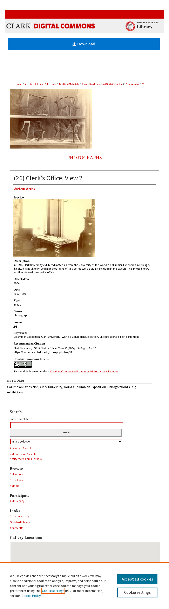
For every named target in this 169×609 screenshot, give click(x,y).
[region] (84, 585)
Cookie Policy (31, 596)
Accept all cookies (137, 579)
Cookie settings (53, 591)
